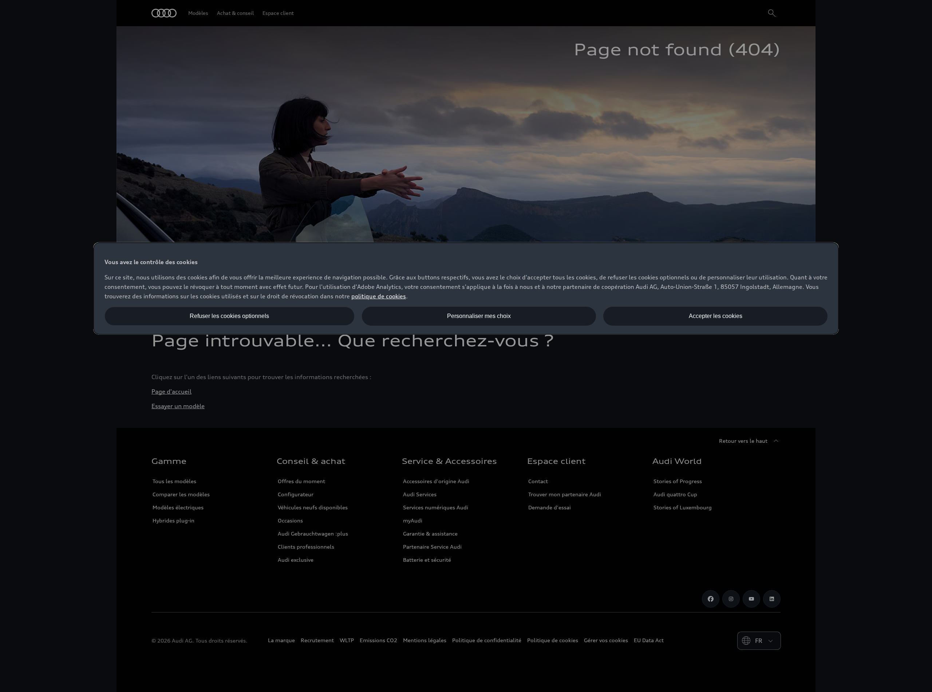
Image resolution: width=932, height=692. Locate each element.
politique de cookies (378, 296)
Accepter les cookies (715, 316)
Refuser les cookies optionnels (229, 316)
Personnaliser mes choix (479, 316)
